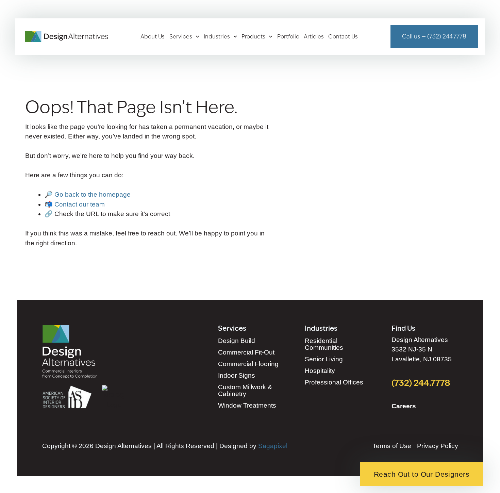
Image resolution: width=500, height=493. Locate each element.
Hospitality (320, 370)
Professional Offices (334, 382)
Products (253, 36)
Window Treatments (247, 405)
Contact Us (343, 36)
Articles (314, 36)
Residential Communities (324, 344)
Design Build (236, 340)
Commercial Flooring (248, 363)
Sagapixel (272, 445)
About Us (152, 36)
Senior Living (324, 359)
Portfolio (288, 36)
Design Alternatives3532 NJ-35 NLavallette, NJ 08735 (421, 349)
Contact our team (79, 204)
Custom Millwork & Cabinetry (245, 390)
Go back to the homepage (92, 194)
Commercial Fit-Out (246, 352)
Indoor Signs (236, 375)
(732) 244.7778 (421, 383)
